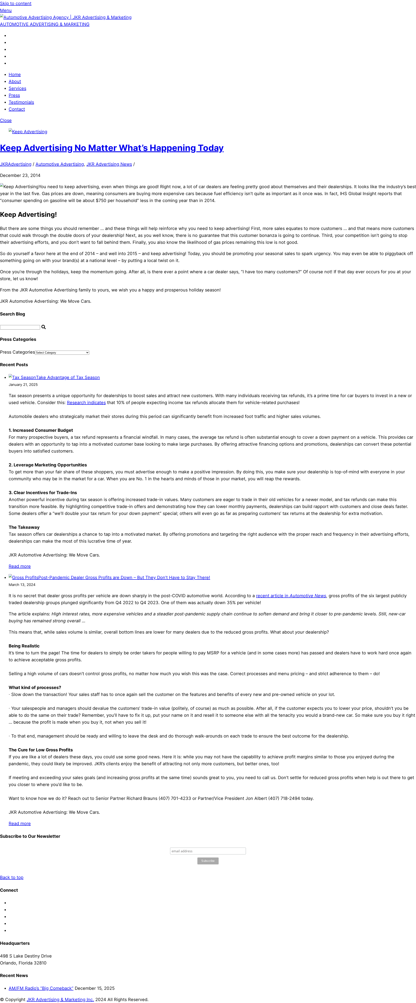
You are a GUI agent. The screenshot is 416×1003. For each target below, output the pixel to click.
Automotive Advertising (60, 164)
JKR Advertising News (109, 164)
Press (14, 95)
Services (17, 88)
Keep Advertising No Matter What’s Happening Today (112, 147)
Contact (17, 109)
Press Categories (17, 352)
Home (15, 74)
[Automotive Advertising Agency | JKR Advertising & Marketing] (66, 17)
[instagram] (11, 49)
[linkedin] (11, 56)
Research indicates (86, 402)
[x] (11, 42)
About (15, 81)
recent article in (291, 595)
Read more (20, 566)
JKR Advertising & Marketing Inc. (60, 999)
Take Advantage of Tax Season (68, 377)
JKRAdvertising (15, 164)
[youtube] (11, 63)
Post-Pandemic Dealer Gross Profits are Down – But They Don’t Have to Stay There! (124, 577)
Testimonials (21, 102)
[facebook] (11, 35)
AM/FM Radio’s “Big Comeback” (41, 988)
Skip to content (15, 3)
